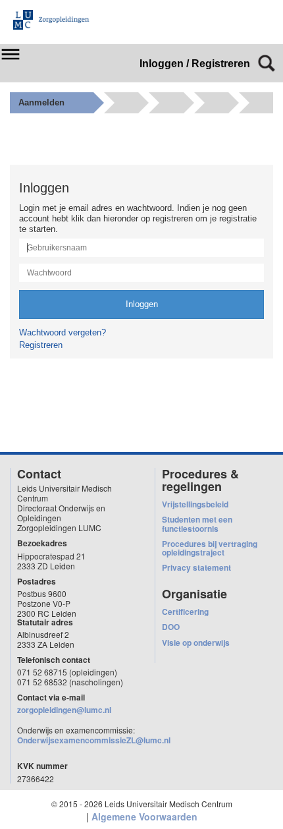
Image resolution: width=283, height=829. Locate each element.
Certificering (185, 611)
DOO (171, 627)
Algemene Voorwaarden (144, 816)
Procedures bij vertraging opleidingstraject (209, 548)
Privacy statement (196, 567)
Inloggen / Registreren (195, 63)
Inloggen (142, 304)
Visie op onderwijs (196, 642)
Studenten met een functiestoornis (197, 523)
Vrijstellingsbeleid (195, 504)
